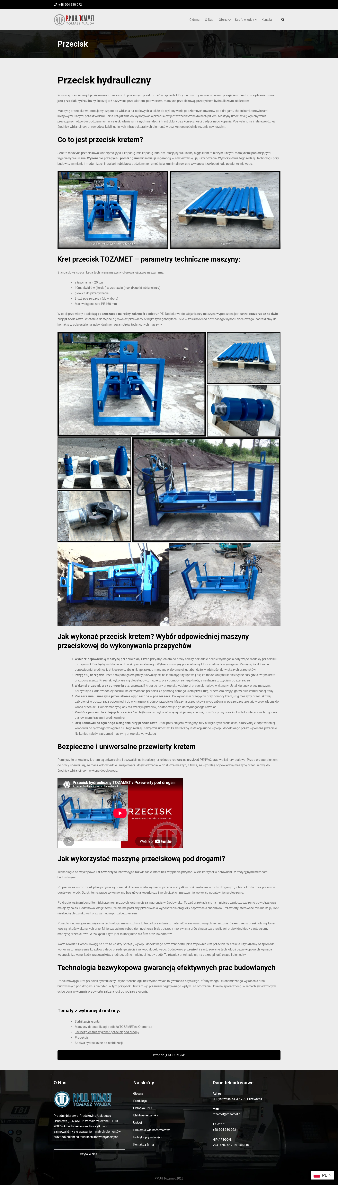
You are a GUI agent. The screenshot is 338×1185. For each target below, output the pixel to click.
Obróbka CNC (142, 1108)
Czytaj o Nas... (89, 1154)
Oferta (223, 20)
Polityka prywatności (147, 1137)
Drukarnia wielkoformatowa (151, 1130)
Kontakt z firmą (143, 1144)
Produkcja (81, 1037)
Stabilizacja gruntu (87, 1021)
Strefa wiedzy (244, 20)
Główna (195, 20)
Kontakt (267, 20)
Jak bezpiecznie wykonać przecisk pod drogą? (107, 1032)
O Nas (209, 20)
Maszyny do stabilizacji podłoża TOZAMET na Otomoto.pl (114, 1027)
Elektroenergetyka (145, 1115)
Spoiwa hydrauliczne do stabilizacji (99, 1043)
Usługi (137, 1122)
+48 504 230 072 (70, 4)
